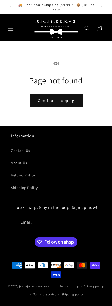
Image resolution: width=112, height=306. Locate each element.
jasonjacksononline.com (36, 286)
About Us (19, 162)
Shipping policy (72, 294)
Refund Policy (23, 175)
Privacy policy (94, 286)
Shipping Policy (24, 187)
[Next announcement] (102, 7)
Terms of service (44, 294)
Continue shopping (56, 100)
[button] (11, 28)
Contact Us (20, 150)
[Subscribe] (91, 222)
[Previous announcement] (10, 7)
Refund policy (69, 286)
